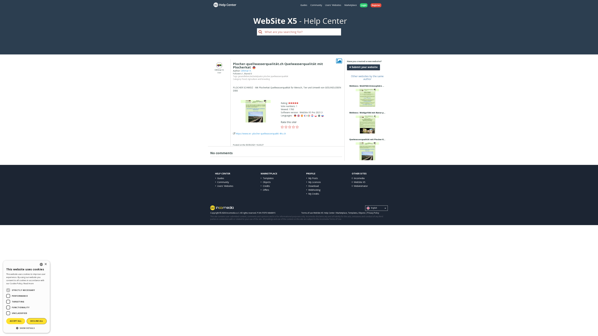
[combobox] (41, 264)
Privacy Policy (373, 213)
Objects (267, 182)
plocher (266, 76)
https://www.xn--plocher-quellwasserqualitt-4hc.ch (261, 133)
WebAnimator (361, 185)
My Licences (314, 182)
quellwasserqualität (279, 76)
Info (367, 103)
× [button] (45, 264)
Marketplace (350, 5)
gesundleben (244, 76)
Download (313, 185)
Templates (268, 178)
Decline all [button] (36, 321)
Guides (303, 5)
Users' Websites (333, 5)
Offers (266, 189)
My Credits (313, 193)
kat (251, 76)
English (373, 208)
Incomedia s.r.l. (233, 213)
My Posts (313, 178)
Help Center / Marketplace (335, 213)
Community (316, 5)
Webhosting (314, 189)
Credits (266, 185)
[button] (26, 328)
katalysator (258, 76)
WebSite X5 (359, 182)
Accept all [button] (16, 321)
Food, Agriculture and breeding (256, 79)
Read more (29, 283)
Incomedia (359, 178)
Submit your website (364, 67)
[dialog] (26, 297)
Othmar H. (246, 70)
